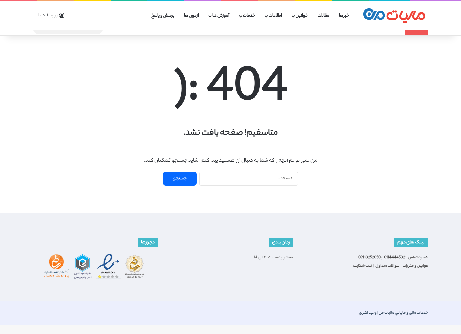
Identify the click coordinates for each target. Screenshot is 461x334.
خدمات (249, 15)
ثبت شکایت (362, 265)
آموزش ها (220, 15)
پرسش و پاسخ (162, 15)
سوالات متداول (387, 265)
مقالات (323, 15)
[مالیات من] (394, 15)
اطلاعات (275, 15)
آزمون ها (191, 15)
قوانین (302, 15)
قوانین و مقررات (415, 265)
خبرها (344, 15)
